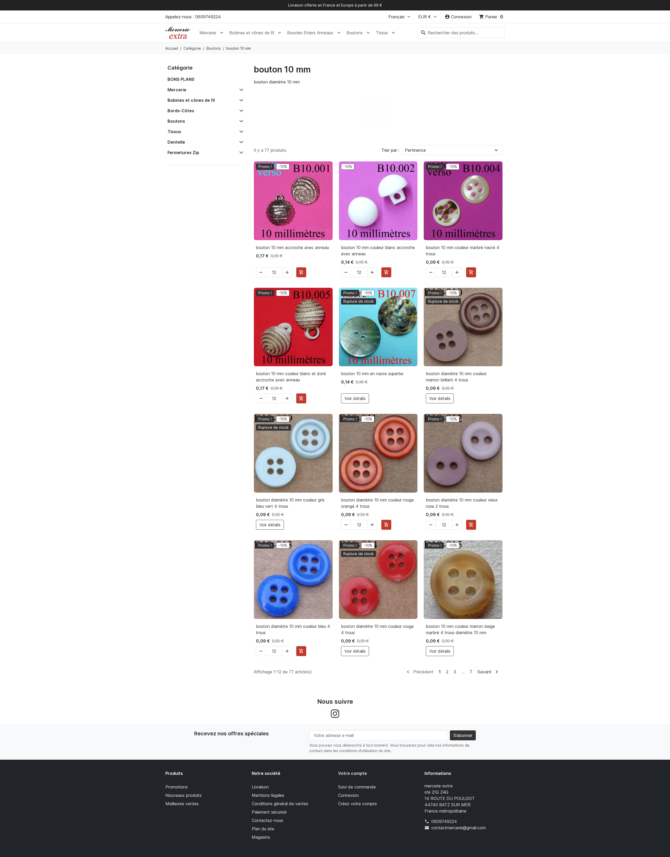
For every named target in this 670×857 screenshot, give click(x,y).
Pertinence (415, 150)
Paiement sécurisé (269, 812)
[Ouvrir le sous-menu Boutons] (368, 32)
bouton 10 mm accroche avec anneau (292, 247)
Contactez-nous (267, 820)
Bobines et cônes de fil (251, 32)
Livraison (260, 787)
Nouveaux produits (183, 795)
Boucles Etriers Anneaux (310, 32)
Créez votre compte (357, 803)
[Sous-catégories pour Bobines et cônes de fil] (240, 100)
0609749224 (444, 821)
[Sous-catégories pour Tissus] (240, 131)
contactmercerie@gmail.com (458, 827)
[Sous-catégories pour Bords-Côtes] (240, 110)
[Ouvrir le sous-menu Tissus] (393, 32)
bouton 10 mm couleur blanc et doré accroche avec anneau (291, 376)
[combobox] (461, 32)
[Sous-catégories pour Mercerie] (240, 90)
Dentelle (176, 142)
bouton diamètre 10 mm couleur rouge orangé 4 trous (377, 503)
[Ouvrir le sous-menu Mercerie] (221, 32)
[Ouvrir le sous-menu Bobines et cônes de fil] (279, 32)
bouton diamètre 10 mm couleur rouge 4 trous (377, 629)
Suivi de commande (357, 787)
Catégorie (180, 68)
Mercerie (207, 32)
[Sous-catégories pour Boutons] (240, 121)
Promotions (176, 787)
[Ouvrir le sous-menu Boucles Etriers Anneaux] (339, 32)
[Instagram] (335, 713)
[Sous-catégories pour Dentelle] (240, 142)
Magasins (261, 837)
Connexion (348, 795)
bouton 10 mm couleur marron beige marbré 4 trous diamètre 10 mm (460, 629)
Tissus (382, 32)
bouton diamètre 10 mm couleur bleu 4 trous (293, 629)
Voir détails (355, 398)
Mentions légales (268, 795)
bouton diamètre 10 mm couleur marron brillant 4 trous (456, 376)
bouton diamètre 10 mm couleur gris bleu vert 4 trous (290, 503)
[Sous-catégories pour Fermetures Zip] (240, 152)
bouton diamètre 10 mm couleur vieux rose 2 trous (462, 503)
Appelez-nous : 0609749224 (193, 16)
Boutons (355, 32)
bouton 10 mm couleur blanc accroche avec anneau (378, 250)
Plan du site (263, 828)
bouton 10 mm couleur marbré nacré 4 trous (462, 250)
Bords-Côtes (181, 110)
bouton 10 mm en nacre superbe (372, 373)
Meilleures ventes (182, 803)
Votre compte (352, 773)
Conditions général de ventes (280, 803)
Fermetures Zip (183, 152)
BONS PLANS (181, 79)
